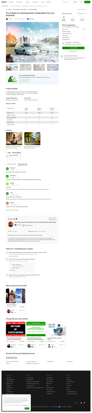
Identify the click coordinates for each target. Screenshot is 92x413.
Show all (12, 270)
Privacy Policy (35, 406)
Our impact (69, 385)
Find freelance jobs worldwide (33, 381)
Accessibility (64, 406)
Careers (68, 383)
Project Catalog (5, 6)
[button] (30, 19)
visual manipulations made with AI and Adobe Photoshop (32, 147)
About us (68, 377)
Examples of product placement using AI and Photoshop (13, 147)
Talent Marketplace (11, 379)
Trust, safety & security (71, 391)
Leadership (69, 379)
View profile (51, 218)
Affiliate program (50, 387)
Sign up (87, 2)
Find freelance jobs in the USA (33, 383)
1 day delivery (12, 341)
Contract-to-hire (10, 391)
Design (10, 9)
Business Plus (9, 387)
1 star (7, 160)
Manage (27, 408)
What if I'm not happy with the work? (17, 276)
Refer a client (49, 389)
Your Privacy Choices (55, 406)
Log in (81, 2)
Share (84, 9)
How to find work (30, 377)
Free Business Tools (51, 391)
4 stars (7, 156)
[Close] (29, 396)
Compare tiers (81, 13)
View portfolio (52, 219)
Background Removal (31, 361)
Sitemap (69, 406)
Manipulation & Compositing (32, 363)
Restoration (70, 361)
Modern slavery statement (72, 393)
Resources (49, 383)
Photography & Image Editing (20, 9)
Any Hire (8, 389)
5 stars (7, 155)
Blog (47, 385)
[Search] (64, 2)
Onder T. (11, 18)
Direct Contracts (10, 393)
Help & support (50, 377)
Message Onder (73, 51)
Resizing (8, 363)
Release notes (49, 393)
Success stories (50, 379)
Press (68, 387)
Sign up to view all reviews (12, 210)
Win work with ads (30, 385)
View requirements (13, 256)
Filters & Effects (50, 361)
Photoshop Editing (25, 77)
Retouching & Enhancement (12, 361)
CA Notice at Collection (44, 406)
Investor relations (70, 381)
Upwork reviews (50, 381)
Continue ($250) (73, 48)
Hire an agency (10, 383)
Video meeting (12, 306)
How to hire (9, 377)
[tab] (11, 164)
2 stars (7, 158)
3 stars (7, 157)
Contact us (69, 389)
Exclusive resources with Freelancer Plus (35, 387)
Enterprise (9, 385)
